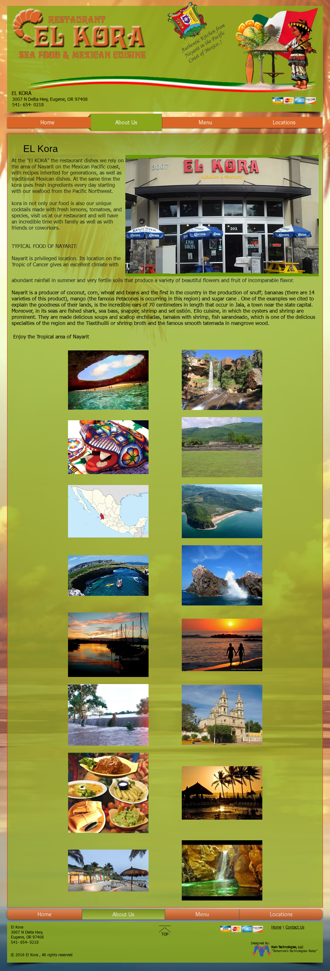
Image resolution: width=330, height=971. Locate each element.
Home (276, 927)
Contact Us (295, 927)
